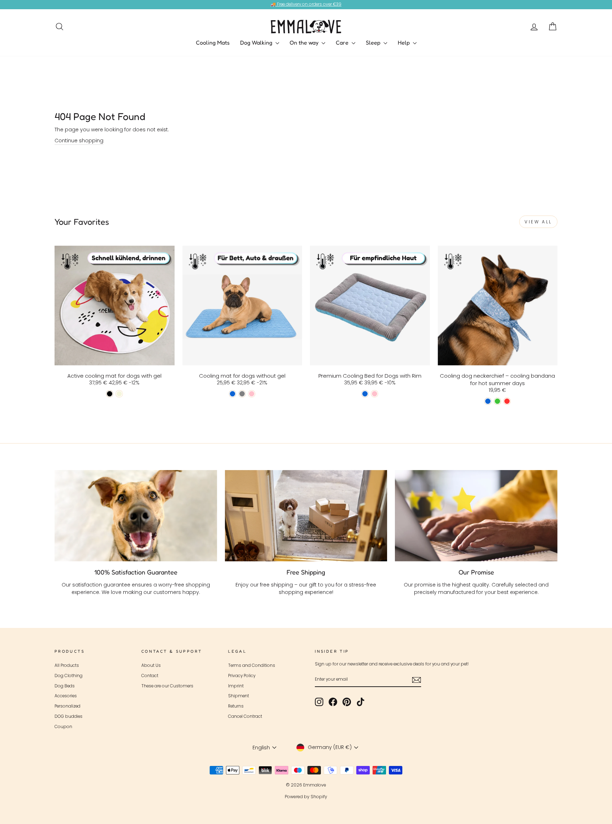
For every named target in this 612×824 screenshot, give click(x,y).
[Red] (507, 401)
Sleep (374, 42)
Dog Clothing (69, 676)
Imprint (236, 686)
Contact (149, 676)
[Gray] (242, 393)
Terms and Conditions (251, 665)
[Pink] (251, 393)
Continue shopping (79, 140)
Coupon (63, 726)
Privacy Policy (241, 676)
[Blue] (232, 393)
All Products (67, 665)
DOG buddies (69, 716)
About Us (151, 665)
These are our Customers (167, 686)
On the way (305, 42)
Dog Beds (65, 686)
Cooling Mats (213, 42)
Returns (236, 706)
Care (343, 42)
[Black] (109, 393)
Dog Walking (257, 42)
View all (538, 222)
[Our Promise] (476, 515)
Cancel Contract (245, 716)
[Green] (497, 401)
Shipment (238, 696)
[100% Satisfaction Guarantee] (136, 515)
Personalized (67, 706)
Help (404, 42)
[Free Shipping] (306, 515)
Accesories (66, 696)
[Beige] (119, 393)
